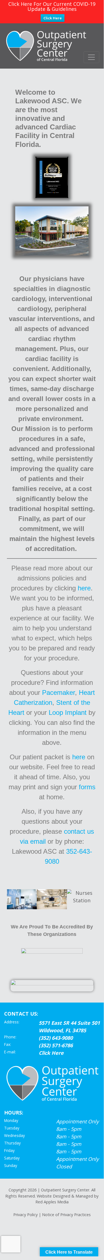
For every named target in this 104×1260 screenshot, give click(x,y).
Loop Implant (68, 712)
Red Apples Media (52, 1201)
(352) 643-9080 (56, 1037)
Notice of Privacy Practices (66, 1214)
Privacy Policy (25, 1214)
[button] (12, 899)
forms (87, 787)
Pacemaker (58, 692)
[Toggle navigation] (91, 57)
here (84, 588)
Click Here (52, 18)
